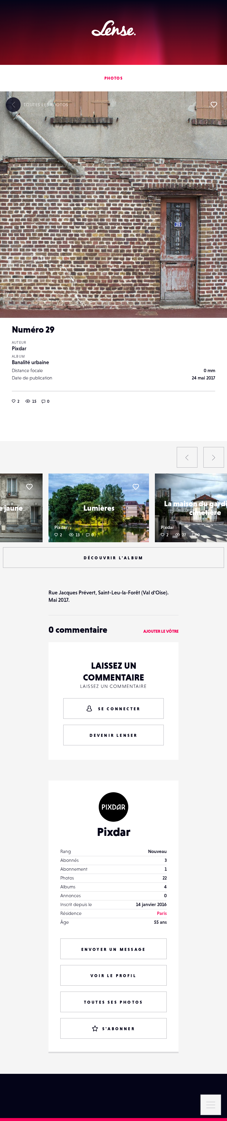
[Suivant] (213, 457)
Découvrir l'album (113, 557)
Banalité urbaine (30, 362)
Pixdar (19, 348)
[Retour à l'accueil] (114, 28)
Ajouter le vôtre (161, 631)
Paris (162, 913)
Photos (113, 78)
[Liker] (213, 104)
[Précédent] (187, 457)
